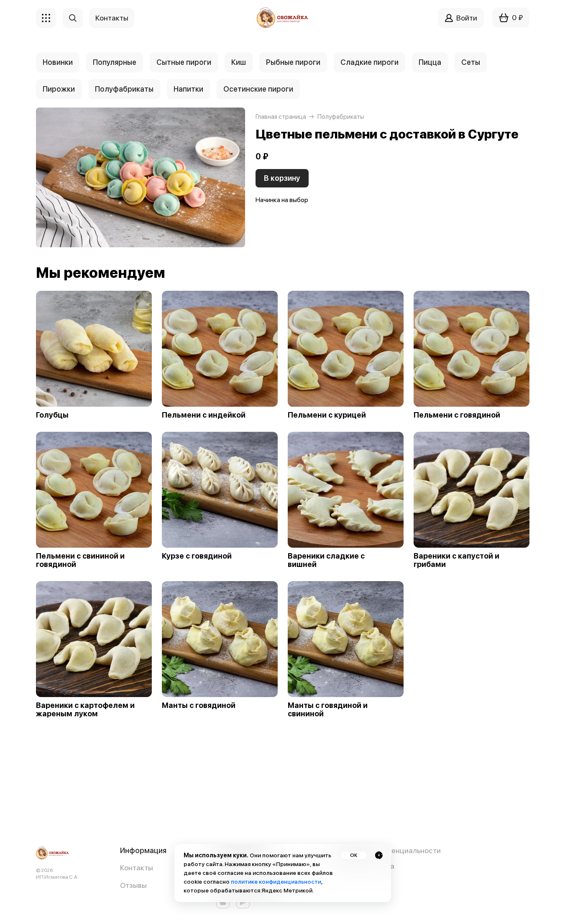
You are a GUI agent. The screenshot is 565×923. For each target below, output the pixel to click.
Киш (238, 62)
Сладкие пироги (369, 62)
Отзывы (133, 885)
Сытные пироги (183, 62)
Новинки (58, 62)
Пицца (430, 62)
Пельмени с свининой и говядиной (80, 560)
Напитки (188, 89)
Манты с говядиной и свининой (328, 709)
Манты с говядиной (198, 705)
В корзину (282, 178)
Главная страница (281, 117)
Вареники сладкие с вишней (326, 560)
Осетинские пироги (258, 89)
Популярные (114, 62)
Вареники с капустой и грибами (456, 560)
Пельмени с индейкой (203, 415)
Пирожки (59, 89)
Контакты (136, 867)
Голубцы (52, 415)
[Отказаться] (379, 855)
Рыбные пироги (293, 62)
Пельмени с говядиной (457, 415)
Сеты (470, 62)
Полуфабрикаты (124, 89)
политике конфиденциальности (276, 881)
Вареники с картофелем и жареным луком (85, 709)
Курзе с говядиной (197, 556)
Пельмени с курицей (327, 415)
